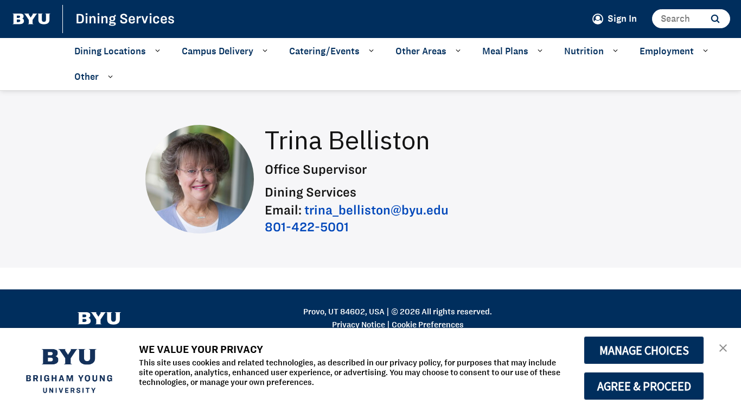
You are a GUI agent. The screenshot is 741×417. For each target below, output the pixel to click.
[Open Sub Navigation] (159, 50)
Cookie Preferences (428, 324)
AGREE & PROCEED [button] (644, 386)
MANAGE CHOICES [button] (644, 350)
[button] (723, 347)
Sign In (622, 18)
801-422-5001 (307, 226)
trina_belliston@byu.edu (376, 210)
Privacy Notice (358, 324)
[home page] (31, 19)
